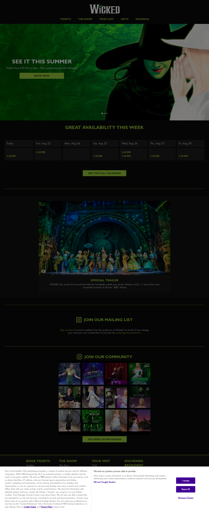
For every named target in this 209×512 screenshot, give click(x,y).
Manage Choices (185, 497)
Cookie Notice (30, 506)
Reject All (186, 489)
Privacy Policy (46, 506)
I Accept (185, 480)
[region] (104, 489)
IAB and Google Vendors (105, 482)
